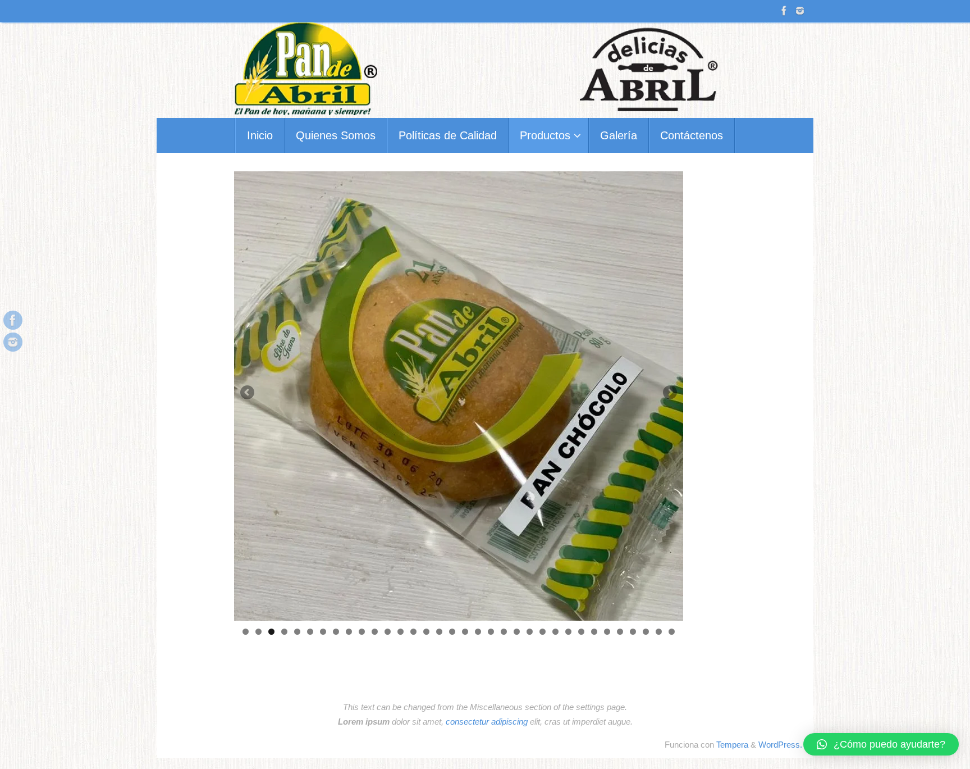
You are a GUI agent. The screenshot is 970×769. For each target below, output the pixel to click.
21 (504, 632)
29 (607, 632)
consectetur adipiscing (487, 721)
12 (388, 632)
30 (620, 632)
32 (646, 632)
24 (542, 632)
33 (659, 632)
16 (439, 632)
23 (530, 632)
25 (555, 632)
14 (413, 632)
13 (400, 632)
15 (426, 632)
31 (633, 632)
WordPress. (780, 744)
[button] (881, 744)
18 (465, 632)
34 (672, 632)
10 (362, 632)
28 (594, 632)
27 (581, 632)
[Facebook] (784, 11)
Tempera (732, 744)
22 (517, 632)
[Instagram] (800, 11)
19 (478, 632)
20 (491, 632)
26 (568, 632)
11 (375, 632)
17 (452, 632)
